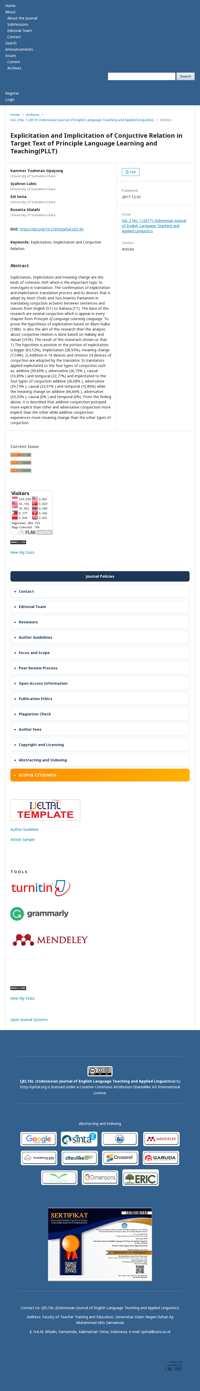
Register (12, 93)
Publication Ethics (35, 698)
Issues (10, 55)
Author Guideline (24, 829)
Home (10, 5)
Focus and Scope (34, 652)
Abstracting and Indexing (43, 759)
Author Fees (30, 729)
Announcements (19, 49)
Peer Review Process (38, 667)
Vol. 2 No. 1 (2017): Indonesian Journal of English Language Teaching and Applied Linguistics (82, 119)
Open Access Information (43, 683)
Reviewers (28, 621)
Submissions (17, 24)
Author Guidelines (35, 637)
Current (13, 61)
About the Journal (22, 18)
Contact (14, 36)
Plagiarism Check (35, 713)
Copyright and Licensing (41, 744)
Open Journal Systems (29, 1019)
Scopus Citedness (38, 775)
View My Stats (22, 552)
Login (10, 99)
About (10, 11)
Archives (14, 67)
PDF (132, 172)
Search (11, 43)
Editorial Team (19, 30)
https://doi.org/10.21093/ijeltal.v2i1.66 (52, 229)
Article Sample (22, 839)
